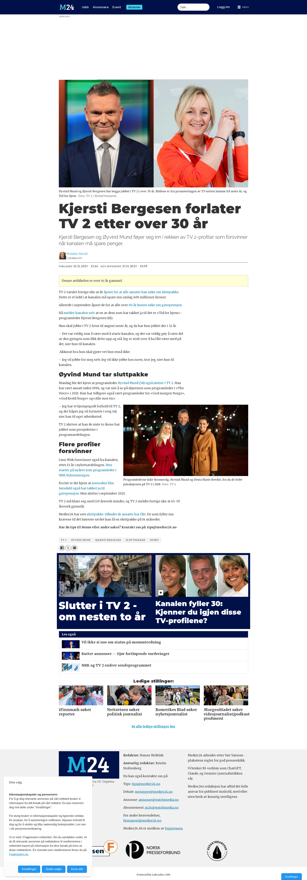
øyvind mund (81, 540)
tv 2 (64, 540)
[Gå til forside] (67, 7)
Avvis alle (77, 869)
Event (116, 7)
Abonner (134, 7)
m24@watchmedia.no (161, 808)
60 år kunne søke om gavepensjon (155, 305)
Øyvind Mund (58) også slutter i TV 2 (145, 383)
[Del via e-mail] (74, 548)
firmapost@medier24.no (142, 821)
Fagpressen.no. (19, 854)
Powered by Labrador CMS (153, 874)
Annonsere (101, 7)
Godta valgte (54, 869)
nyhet (154, 540)
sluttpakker (135, 540)
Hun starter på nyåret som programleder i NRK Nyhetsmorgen (87, 470)
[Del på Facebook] (62, 548)
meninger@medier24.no (154, 792)
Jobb (85, 7)
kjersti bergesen (108, 540)
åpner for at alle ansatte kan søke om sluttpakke (141, 292)
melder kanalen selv (80, 313)
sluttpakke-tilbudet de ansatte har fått (116, 514)
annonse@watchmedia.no (159, 800)
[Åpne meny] (243, 7)
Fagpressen (174, 828)
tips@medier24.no (146, 784)
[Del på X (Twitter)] (68, 548)
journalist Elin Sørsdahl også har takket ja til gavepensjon (86, 488)
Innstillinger (291, 876)
